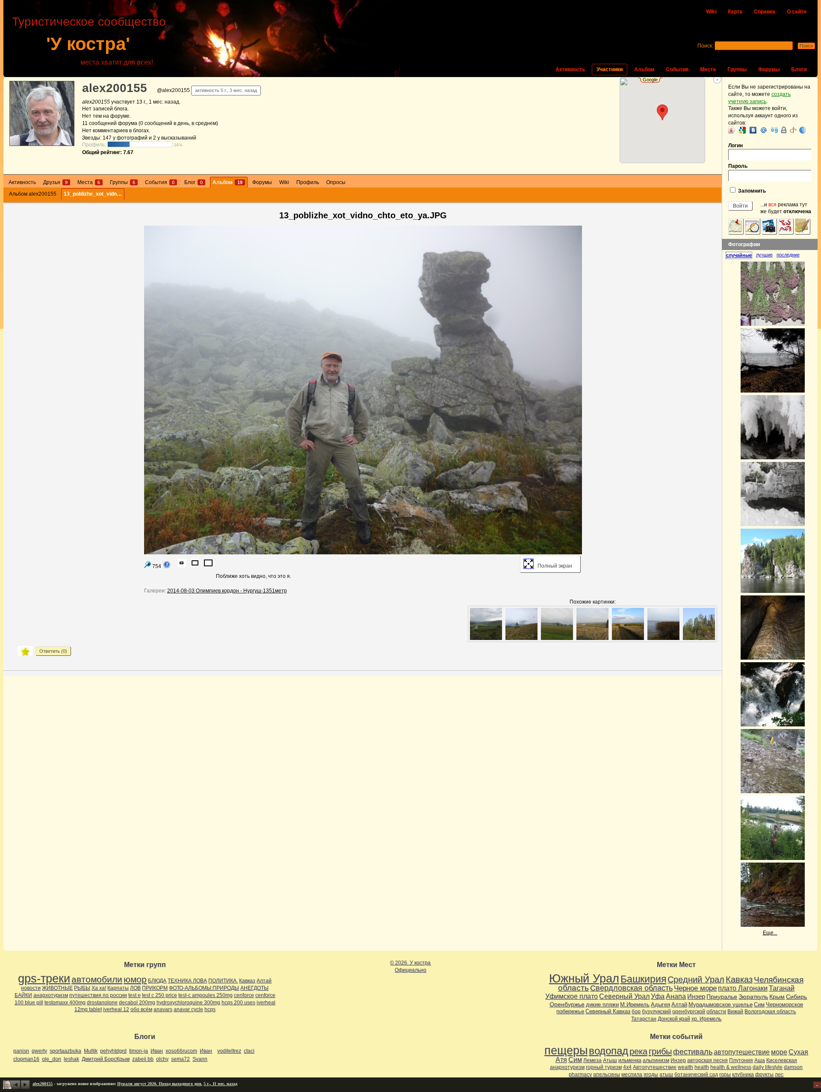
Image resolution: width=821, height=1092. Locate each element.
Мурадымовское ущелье (720, 1004)
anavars (163, 1009)
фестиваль (692, 1051)
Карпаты (118, 988)
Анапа (676, 996)
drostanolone (102, 1003)
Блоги (798, 69)
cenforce (244, 995)
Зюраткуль (753, 996)
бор (636, 1012)
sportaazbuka (65, 1051)
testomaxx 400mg (65, 1003)
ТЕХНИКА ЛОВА (187, 981)
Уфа (657, 996)
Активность (570, 69)
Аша (759, 1060)
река (638, 1051)
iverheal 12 (116, 1009)
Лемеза (592, 1060)
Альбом (644, 69)
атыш (666, 1074)
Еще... (770, 933)
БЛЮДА (157, 981)
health (701, 1067)
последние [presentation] (788, 254)
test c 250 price (159, 995)
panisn (21, 1051)
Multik (90, 1051)
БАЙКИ (23, 995)
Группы (737, 69)
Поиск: (705, 46)
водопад (608, 1050)
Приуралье (721, 996)
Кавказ (247, 981)
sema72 (180, 1059)
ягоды (651, 1074)
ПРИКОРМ (155, 988)
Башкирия (643, 979)
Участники (610, 69)
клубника (743, 1074)
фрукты (764, 1074)
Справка (764, 12)
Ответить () (53, 651)
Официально (410, 970)
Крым (777, 996)
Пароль (737, 166)
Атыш (610, 1060)
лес (779, 1074)
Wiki (711, 12)
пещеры (566, 1050)
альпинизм (656, 1060)
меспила (631, 1074)
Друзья (55, 182)
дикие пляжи (602, 1004)
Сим (759, 1004)
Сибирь (796, 996)
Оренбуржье (567, 1004)
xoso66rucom (181, 1051)
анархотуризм (50, 995)
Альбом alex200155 (32, 194)
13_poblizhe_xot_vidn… (93, 194)
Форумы (769, 69)
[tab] (741, 255)
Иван (157, 1051)
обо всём (141, 1009)
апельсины (606, 1074)
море (779, 1052)
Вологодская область (770, 1012)
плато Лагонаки (743, 988)
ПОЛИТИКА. (223, 981)
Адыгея (660, 1004)
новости (31, 988)
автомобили (96, 979)
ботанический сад (696, 1074)
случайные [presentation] (739, 255)
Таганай (781, 988)
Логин (735, 146)
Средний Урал (695, 979)
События (677, 69)
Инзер (696, 996)
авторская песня (707, 1060)
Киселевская (781, 1060)
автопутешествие (742, 1052)
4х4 (627, 1067)
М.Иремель (635, 1004)
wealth (685, 1067)
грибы (660, 1051)
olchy (162, 1059)
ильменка (629, 1060)
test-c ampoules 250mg (205, 995)
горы (725, 1074)
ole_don (51, 1059)
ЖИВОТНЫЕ (57, 988)
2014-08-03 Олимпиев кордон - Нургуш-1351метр (227, 591)
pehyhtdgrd (113, 1051)
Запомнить (751, 191)
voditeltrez (229, 1051)
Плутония (741, 1060)
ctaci (249, 1051)
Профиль (307, 182)
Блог (193, 182)
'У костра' (88, 44)
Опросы (336, 182)
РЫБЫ (82, 988)
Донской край (674, 1019)
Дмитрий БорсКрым (106, 1059)
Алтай (264, 981)
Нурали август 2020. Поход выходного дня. (159, 1083)
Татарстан (643, 1019)
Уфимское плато (571, 996)
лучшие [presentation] (764, 254)
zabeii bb (143, 1059)
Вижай (735, 1012)
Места (708, 69)
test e (134, 995)
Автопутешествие (654, 1067)
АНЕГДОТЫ (254, 988)
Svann (199, 1059)
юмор (135, 979)
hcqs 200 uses (238, 1003)
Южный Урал (584, 978)
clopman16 (26, 1059)
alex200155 (114, 88)
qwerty (39, 1051)
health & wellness (730, 1067)
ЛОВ (135, 988)
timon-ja (138, 1051)
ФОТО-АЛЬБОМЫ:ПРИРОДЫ (204, 988)
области (716, 1012)
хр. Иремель (706, 1019)
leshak (71, 1059)
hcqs (210, 1009)
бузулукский (656, 1012)
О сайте (796, 12)
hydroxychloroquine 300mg (188, 1003)
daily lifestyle (768, 1067)
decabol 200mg (137, 1003)
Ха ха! (99, 988)
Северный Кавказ (607, 1011)
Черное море (695, 988)
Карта (735, 12)
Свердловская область (631, 988)
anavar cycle (188, 1009)
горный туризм (604, 1067)
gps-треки (44, 978)
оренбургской (688, 1012)
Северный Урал (624, 996)
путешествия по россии (98, 995)
